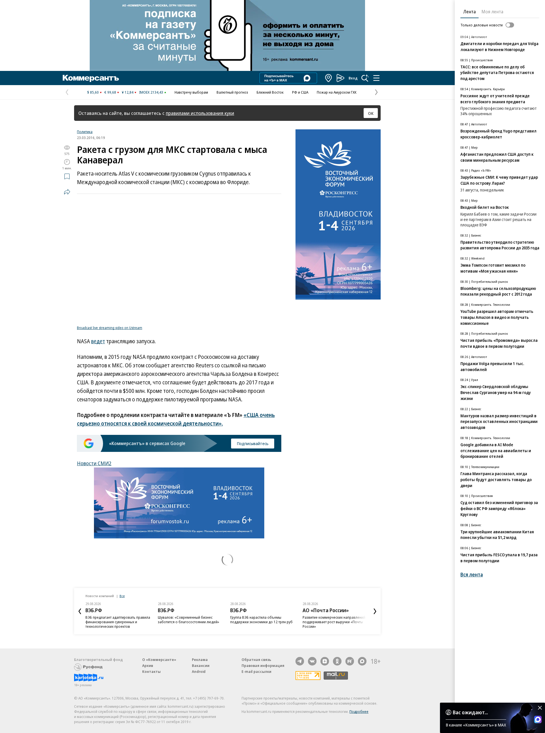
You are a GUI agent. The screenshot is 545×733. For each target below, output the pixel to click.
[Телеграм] (299, 661)
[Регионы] (328, 78)
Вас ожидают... (470, 712)
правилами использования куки (200, 113)
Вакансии (200, 665)
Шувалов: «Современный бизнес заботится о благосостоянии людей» (188, 619)
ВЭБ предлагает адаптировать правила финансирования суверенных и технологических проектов (117, 622)
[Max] (362, 661)
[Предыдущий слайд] (79, 611)
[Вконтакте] (312, 661)
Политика (85, 131)
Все (122, 596)
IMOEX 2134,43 (151, 92)
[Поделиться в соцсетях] (67, 191)
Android (199, 671)
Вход (353, 78)
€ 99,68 (110, 92)
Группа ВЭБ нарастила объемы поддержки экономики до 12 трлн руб (261, 619)
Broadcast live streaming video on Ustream (109, 327)
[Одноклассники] (337, 661)
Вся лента (471, 574)
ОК (371, 113)
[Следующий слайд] (375, 611)
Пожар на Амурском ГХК (337, 92)
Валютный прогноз (232, 92)
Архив (147, 665)
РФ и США (300, 92)
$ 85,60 (93, 92)
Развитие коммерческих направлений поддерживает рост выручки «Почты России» (334, 622)
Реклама (200, 659)
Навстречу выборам (191, 92)
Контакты (151, 671)
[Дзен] (324, 661)
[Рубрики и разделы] (376, 78)
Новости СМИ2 (94, 463)
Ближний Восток (270, 92)
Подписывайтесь (253, 443)
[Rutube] (349, 661)
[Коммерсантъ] (91, 78)
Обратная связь (256, 659)
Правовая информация (263, 665)
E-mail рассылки (256, 671)
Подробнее (358, 711)
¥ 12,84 (127, 92)
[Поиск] (365, 78)
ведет (98, 341)
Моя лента (492, 12)
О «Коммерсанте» (159, 659)
